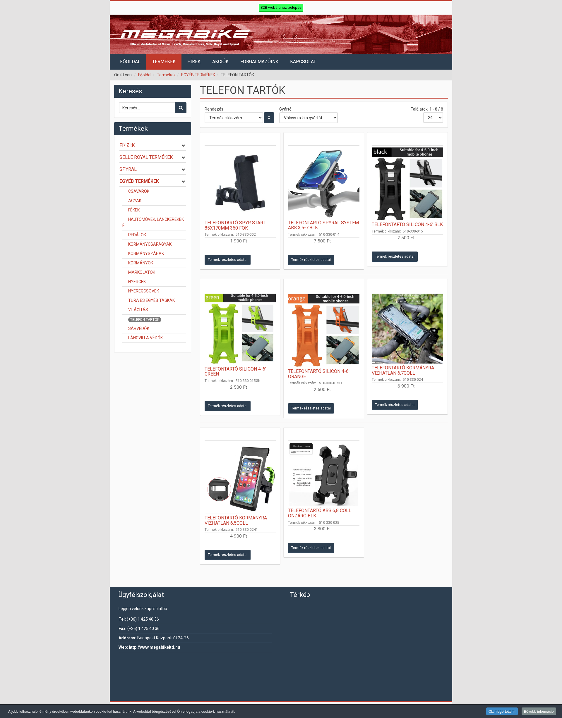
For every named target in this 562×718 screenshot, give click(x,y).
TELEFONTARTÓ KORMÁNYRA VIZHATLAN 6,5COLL (236, 520)
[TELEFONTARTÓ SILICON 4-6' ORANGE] (323, 330)
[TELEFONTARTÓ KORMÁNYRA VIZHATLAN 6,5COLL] (240, 478)
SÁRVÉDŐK (138, 328)
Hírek (194, 61)
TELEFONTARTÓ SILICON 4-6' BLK (407, 224)
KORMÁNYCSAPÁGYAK (150, 244)
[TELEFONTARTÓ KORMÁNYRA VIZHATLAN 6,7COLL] (407, 329)
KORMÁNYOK (140, 263)
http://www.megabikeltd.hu (154, 647)
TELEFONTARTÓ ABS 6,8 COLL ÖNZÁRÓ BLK (319, 513)
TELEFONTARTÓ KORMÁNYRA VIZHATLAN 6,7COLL (403, 370)
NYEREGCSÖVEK (143, 291)
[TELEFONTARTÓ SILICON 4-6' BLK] (407, 183)
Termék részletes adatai (227, 260)
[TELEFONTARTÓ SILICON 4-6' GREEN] (240, 329)
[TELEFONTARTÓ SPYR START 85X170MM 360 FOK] (240, 182)
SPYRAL (128, 169)
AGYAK (134, 200)
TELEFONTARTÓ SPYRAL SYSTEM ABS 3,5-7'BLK (323, 225)
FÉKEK (134, 210)
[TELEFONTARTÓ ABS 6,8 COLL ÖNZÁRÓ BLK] (323, 474)
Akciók (220, 61)
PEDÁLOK (137, 235)
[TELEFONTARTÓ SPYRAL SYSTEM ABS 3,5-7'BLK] (323, 182)
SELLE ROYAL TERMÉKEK (146, 157)
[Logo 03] (281, 34)
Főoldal (130, 61)
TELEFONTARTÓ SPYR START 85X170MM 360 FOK (235, 225)
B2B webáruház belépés (281, 7)
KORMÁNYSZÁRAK (146, 253)
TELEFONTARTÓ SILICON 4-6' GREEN (235, 371)
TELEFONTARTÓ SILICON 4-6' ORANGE (318, 374)
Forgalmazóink (259, 61)
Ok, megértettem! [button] (502, 711)
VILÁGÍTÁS (138, 309)
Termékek (164, 61)
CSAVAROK (138, 191)
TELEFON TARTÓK (144, 320)
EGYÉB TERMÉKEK (198, 75)
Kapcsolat (303, 61)
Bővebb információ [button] (539, 711)
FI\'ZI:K (127, 145)
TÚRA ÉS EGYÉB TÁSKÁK (151, 300)
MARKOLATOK (141, 272)
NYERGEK (137, 281)
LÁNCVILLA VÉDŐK (145, 337)
